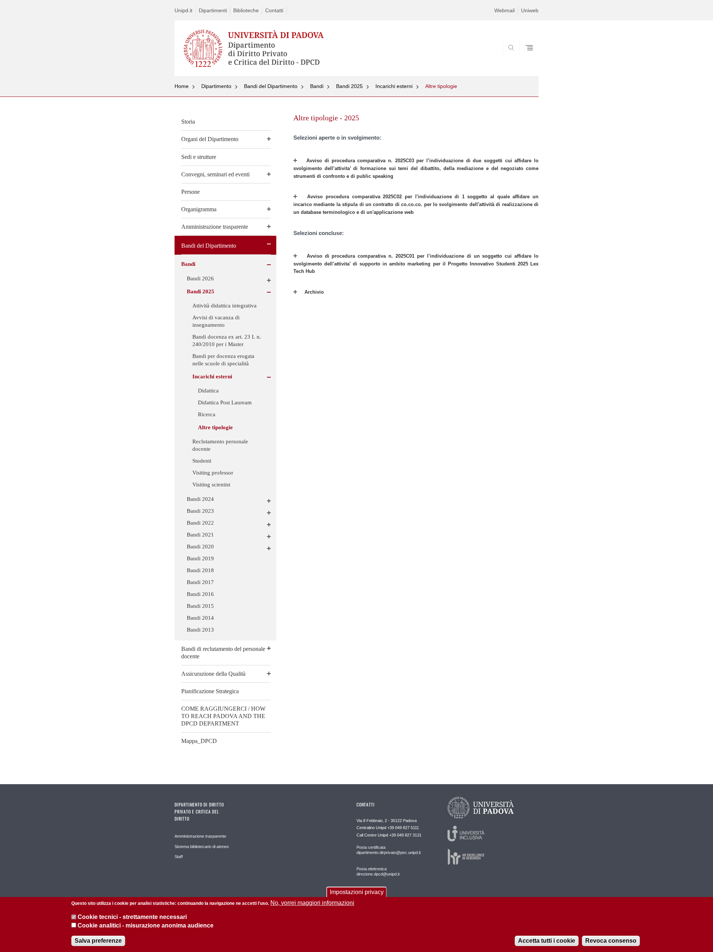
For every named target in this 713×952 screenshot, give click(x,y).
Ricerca (206, 414)
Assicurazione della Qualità (213, 674)
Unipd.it (183, 10)
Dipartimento (216, 86)
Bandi (316, 86)
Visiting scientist (211, 485)
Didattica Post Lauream (225, 402)
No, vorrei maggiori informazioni (312, 903)
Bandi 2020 (200, 547)
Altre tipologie (441, 86)
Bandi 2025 (349, 86)
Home (182, 86)
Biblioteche (246, 10)
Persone (190, 192)
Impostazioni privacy (357, 892)
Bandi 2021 (200, 535)
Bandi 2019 (200, 558)
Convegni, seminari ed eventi (215, 174)
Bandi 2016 (200, 594)
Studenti (201, 461)
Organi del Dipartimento (209, 139)
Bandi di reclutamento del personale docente (223, 652)
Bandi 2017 (200, 582)
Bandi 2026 (200, 278)
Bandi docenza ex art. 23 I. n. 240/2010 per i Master (226, 340)
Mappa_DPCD (199, 741)
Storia (188, 121)
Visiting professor (212, 473)
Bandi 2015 (200, 606)
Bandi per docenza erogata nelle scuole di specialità (223, 359)
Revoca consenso (611, 941)
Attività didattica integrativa (224, 306)
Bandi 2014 (200, 618)
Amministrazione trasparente (214, 227)
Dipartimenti (213, 10)
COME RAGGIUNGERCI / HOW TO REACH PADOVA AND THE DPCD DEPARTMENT (223, 716)
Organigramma (198, 209)
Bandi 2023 (200, 511)
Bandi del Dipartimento (270, 86)
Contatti (274, 10)
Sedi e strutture (198, 157)
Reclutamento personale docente (220, 445)
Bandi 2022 (200, 523)
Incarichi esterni (394, 86)
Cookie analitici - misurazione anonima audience (146, 925)
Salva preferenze (98, 941)
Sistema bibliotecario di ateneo (202, 846)
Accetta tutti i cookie (546, 941)
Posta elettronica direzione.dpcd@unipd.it (378, 871)
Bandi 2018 (200, 570)
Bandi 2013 (200, 630)
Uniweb (529, 10)
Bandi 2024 (200, 499)
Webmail (504, 10)
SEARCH (525, 58)
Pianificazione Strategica (210, 691)
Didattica (208, 391)
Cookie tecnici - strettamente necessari (132, 917)
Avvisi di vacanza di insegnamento (216, 321)
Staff (179, 856)
